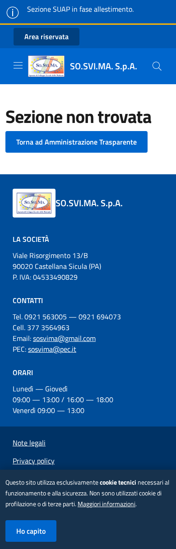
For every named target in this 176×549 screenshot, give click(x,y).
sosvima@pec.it (52, 349)
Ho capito (31, 531)
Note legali (29, 442)
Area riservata (46, 36)
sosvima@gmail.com (64, 338)
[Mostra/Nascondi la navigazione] (18, 65)
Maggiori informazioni (106, 504)
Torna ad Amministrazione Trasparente (76, 141)
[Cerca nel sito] (157, 66)
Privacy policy (34, 460)
